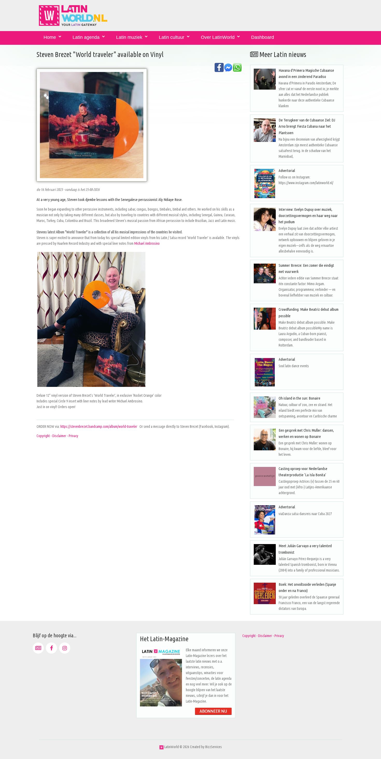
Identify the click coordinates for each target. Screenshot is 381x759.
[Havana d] (265, 79)
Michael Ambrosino (147, 243)
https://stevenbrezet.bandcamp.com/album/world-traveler (98, 426)
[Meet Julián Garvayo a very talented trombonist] (265, 554)
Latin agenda (86, 37)
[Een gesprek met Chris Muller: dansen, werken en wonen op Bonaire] (265, 439)
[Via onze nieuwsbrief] (38, 648)
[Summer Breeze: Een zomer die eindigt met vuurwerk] (265, 273)
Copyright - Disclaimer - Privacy (57, 436)
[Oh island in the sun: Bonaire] (265, 407)
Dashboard (262, 37)
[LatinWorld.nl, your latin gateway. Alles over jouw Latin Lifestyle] (161, 747)
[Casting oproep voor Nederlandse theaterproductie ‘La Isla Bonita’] (265, 476)
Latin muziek (129, 37)
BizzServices (213, 747)
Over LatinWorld (218, 37)
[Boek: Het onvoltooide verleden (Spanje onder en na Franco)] (265, 593)
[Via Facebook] (51, 648)
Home (50, 37)
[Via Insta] (64, 648)
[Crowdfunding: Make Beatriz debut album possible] (265, 319)
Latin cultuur (171, 37)
